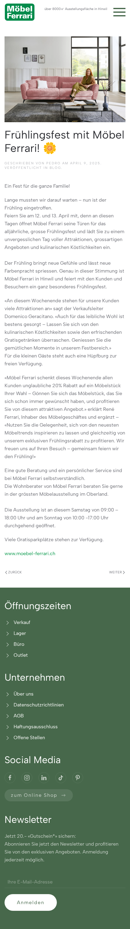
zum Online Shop (34, 795)
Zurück (15, 572)
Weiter (115, 572)
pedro (53, 163)
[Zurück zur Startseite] (20, 12)
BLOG (55, 168)
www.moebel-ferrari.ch (30, 553)
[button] (119, 12)
